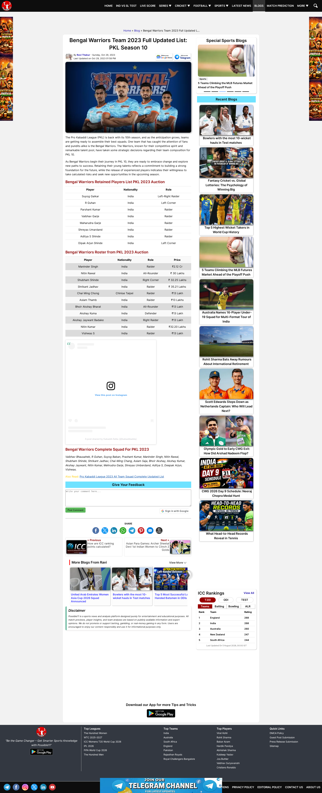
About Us (313, 787)
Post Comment (75, 510)
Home (108, 5)
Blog (137, 30)
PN (142, 530)
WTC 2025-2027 (93, 737)
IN (44, 786)
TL (133, 530)
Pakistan (168, 750)
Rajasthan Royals (173, 754)
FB (96, 530)
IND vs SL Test (126, 5)
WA (124, 530)
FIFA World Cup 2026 (95, 750)
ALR (247, 606)
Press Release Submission (284, 741)
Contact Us (294, 787)
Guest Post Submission (282, 737)
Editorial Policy (269, 787)
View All (249, 593)
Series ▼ (165, 5)
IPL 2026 (89, 746)
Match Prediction (280, 5)
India (166, 733)
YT (53, 786)
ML (151, 530)
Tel (8, 786)
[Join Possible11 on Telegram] (182, 57)
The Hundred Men (94, 754)
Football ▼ (202, 5)
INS (26, 786)
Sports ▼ (221, 5)
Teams (205, 606)
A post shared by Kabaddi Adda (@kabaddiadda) (111, 439)
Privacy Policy (243, 787)
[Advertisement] (161, 19)
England (168, 746)
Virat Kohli (222, 733)
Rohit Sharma (224, 737)
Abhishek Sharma (226, 750)
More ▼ (303, 5)
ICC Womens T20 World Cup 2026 (102, 741)
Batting (219, 606)
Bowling (233, 606)
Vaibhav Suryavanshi (228, 763)
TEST (244, 599)
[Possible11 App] (161, 717)
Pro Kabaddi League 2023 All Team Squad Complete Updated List (122, 476)
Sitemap (274, 746)
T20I (208, 599)
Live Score (148, 5)
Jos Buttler (222, 758)
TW (105, 530)
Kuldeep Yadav (225, 754)
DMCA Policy (277, 733)
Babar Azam (223, 741)
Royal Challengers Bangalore (179, 758)
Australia (168, 737)
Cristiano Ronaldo (226, 767)
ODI (226, 599)
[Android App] (41, 755)
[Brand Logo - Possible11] (41, 736)
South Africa (170, 741)
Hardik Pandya (225, 746)
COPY (160, 530)
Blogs (258, 5)
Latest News (241, 5)
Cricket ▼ (182, 5)
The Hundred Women (95, 733)
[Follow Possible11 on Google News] (164, 57)
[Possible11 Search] (316, 6)
